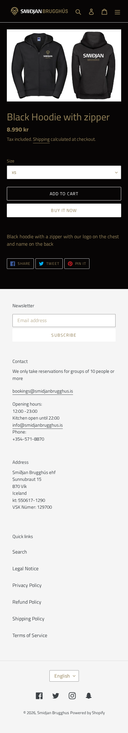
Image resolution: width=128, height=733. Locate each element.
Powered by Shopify (87, 712)
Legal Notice (25, 568)
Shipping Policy (28, 618)
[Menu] (117, 11)
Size (10, 160)
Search (19, 551)
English (62, 675)
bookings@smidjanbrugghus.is (42, 391)
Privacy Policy (27, 585)
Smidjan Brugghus (53, 712)
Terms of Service (29, 635)
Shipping (41, 139)
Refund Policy (26, 602)
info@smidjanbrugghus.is (37, 425)
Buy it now (64, 210)
